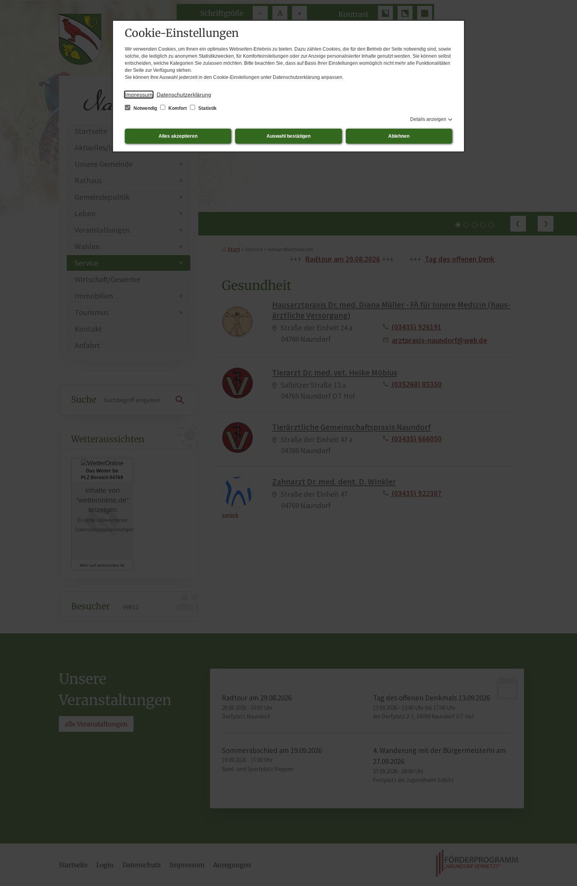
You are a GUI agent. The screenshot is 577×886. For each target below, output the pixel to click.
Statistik (207, 108)
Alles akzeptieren (178, 136)
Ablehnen (398, 136)
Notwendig (145, 108)
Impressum (139, 94)
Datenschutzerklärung (184, 94)
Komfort (177, 108)
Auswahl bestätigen (288, 136)
